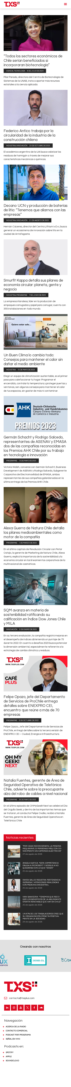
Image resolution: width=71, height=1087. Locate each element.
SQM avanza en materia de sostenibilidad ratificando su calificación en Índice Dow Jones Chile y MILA (35, 617)
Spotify (9, 1052)
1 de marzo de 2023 (28, 543)
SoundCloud (12, 1061)
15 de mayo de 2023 (27, 461)
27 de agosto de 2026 (32, 854)
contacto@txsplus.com (22, 998)
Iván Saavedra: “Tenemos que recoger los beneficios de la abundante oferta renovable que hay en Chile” (42, 899)
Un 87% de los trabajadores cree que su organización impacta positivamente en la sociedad (43, 916)
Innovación (21, 146)
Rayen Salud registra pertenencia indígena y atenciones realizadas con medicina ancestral (41, 882)
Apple (9, 1056)
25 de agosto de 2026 (32, 871)
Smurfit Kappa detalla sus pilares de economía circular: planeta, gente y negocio (33, 285)
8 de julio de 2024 (35, 71)
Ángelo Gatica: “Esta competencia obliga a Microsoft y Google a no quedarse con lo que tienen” (41, 865)
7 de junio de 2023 (37, 295)
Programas (21, 295)
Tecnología (19, 71)
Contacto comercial (17, 1031)
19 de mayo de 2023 (26, 370)
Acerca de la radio (16, 1027)
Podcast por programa (18, 1035)
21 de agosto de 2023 (39, 220)
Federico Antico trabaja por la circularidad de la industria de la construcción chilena (29, 135)
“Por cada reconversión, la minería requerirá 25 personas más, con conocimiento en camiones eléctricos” (42, 848)
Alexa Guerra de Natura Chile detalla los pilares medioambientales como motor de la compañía (34, 532)
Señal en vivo (13, 1039)
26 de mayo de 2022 (27, 800)
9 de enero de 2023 (28, 629)
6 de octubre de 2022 (29, 720)
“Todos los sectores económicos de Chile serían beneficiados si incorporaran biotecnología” (33, 60)
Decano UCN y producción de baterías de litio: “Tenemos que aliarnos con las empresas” (36, 210)
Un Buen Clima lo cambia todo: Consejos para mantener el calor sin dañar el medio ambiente (33, 359)
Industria (11, 146)
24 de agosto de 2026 (32, 922)
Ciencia (9, 71)
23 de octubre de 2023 (39, 146)
